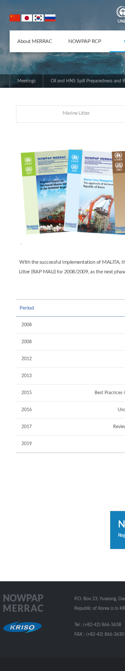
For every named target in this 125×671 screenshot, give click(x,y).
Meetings (26, 81)
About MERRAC (34, 41)
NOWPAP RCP (84, 41)
